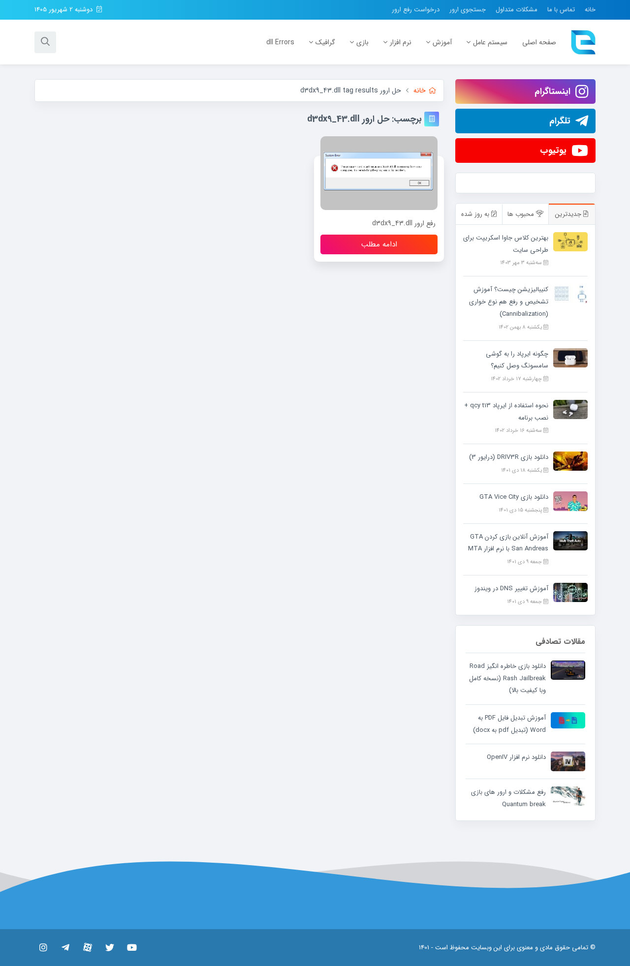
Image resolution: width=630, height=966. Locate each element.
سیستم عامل (490, 42)
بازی (362, 42)
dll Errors (280, 42)
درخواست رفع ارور (416, 9)
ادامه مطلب (379, 244)
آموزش (442, 42)
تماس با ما (561, 9)
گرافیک (325, 42)
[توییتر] (109, 947)
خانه (590, 9)
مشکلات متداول (516, 9)
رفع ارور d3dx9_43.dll (404, 223)
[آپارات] (87, 947)
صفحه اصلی (539, 42)
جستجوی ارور (467, 9)
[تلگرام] (65, 947)
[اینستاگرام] (43, 947)
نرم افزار (400, 42)
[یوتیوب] (131, 947)
